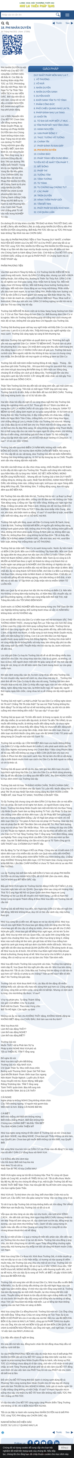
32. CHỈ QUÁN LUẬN (44, 212)
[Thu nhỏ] (3, 23)
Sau (68, 23)
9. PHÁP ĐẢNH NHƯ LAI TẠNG (49, 112)
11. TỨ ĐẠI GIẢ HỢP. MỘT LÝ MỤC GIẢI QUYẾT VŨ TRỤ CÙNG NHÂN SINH (53, 121)
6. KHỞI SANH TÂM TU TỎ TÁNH (50, 100)
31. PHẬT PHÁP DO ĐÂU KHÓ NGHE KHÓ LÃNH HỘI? (53, 208)
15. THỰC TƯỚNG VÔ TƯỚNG (49, 137)
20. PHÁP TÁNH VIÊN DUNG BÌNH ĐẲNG (53, 158)
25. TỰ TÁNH (40, 183)
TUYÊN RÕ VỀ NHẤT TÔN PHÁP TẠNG (53, 162)
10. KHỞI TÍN (40, 116)
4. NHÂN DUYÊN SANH (45, 92)
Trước (59, 23)
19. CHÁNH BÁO (42, 154)
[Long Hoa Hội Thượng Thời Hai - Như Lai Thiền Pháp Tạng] (37, 5)
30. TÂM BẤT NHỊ (42, 204)
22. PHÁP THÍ (40, 170)
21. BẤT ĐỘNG (41, 166)
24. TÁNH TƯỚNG (43, 179)
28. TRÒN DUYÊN (43, 195)
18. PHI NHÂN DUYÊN (45, 150)
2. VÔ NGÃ (39, 83)
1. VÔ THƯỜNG (41, 79)
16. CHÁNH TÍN (41, 141)
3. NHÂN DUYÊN (42, 87)
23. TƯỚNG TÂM (42, 175)
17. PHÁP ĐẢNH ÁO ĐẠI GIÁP (48, 146)
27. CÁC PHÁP (41, 191)
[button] (67, 15)
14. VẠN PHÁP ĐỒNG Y (45, 133)
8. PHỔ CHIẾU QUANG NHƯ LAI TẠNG (53, 108)
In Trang (2, 1432)
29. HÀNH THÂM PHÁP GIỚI (48, 200)
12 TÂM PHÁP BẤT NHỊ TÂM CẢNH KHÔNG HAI (53, 125)
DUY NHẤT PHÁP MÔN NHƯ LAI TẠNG (53, 75)
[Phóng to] (7, 23)
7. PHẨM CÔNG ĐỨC (44, 104)
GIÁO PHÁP (51, 68)
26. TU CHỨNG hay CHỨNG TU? (50, 187)
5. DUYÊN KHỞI (42, 96)
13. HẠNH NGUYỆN (44, 129)
